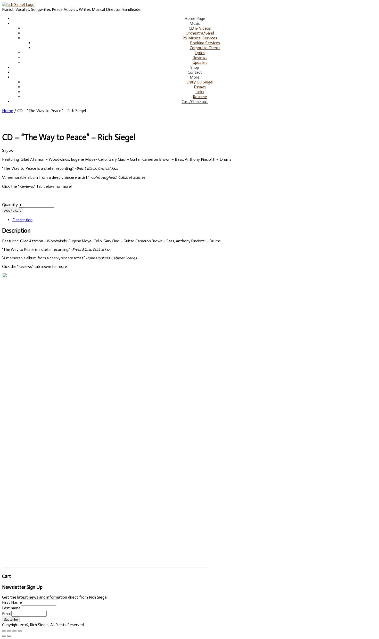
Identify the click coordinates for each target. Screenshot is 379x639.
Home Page (194, 18)
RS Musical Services (200, 38)
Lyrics (200, 52)
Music (195, 23)
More (195, 77)
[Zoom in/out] (20, 631)
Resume (200, 96)
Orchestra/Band (200, 33)
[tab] (194, 219)
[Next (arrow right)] (9, 636)
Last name (11, 608)
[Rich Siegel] (18, 4)
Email (6, 613)
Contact (195, 72)
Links (199, 91)
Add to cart (12, 210)
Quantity (10, 204)
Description (22, 219)
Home (7, 110)
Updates (199, 62)
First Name (12, 602)
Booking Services (205, 42)
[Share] (9, 631)
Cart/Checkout (195, 101)
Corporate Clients (205, 47)
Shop (194, 67)
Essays (200, 86)
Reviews (200, 57)
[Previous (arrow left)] (4, 636)
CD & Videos (200, 28)
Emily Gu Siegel (199, 82)
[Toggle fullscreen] (14, 631)
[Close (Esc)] (4, 631)
